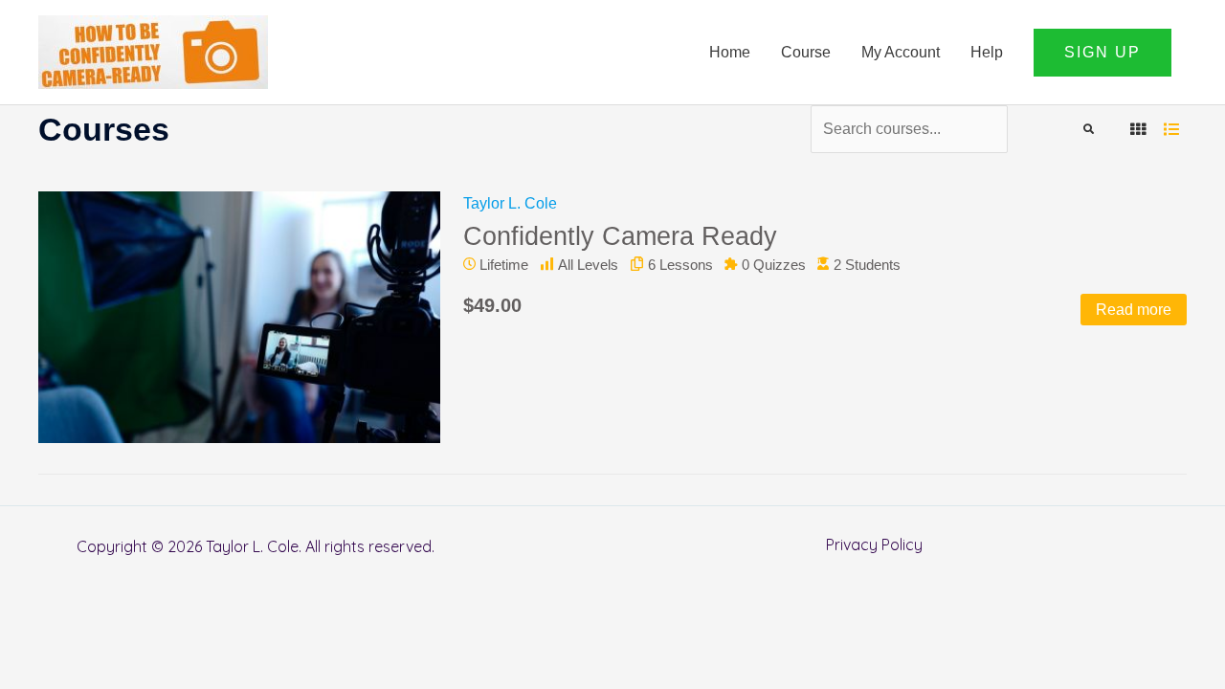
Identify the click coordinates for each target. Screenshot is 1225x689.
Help (986, 52)
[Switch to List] (1171, 129)
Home (729, 52)
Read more (1133, 309)
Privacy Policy (874, 544)
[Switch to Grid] (1138, 129)
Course (806, 52)
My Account (900, 52)
